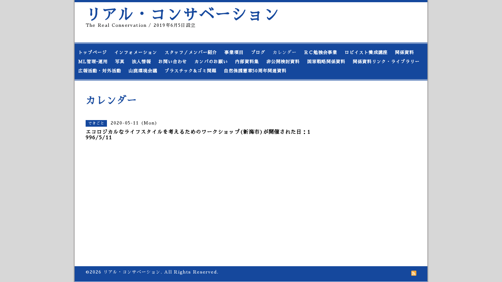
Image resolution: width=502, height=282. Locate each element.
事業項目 (234, 52)
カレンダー (285, 52)
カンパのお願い (211, 61)
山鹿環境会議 (143, 71)
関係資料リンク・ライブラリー (386, 61)
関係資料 (404, 52)
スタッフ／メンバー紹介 (191, 52)
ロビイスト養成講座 (366, 52)
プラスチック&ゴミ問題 (190, 71)
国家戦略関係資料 (326, 61)
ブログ (258, 52)
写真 (120, 61)
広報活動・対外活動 (99, 71)
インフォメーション (135, 52)
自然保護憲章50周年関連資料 (255, 71)
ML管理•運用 (93, 61)
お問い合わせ (172, 61)
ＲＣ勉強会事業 (320, 52)
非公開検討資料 (283, 61)
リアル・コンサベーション (183, 14)
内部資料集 (247, 61)
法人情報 (141, 61)
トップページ (92, 52)
